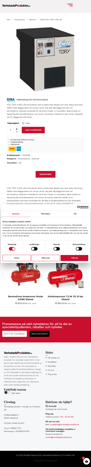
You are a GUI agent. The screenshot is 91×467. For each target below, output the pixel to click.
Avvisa (16, 258)
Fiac (20, 163)
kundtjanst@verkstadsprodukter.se (64, 424)
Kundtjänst (52, 362)
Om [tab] (75, 214)
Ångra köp (52, 374)
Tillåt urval (46, 258)
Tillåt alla (74, 258)
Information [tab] (45, 214)
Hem (8, 20)
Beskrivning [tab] (45, 174)
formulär (63, 409)
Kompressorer (20, 20)
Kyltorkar (32, 20)
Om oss (51, 370)
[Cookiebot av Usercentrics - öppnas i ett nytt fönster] (78, 207)
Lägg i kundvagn (33, 130)
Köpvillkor (52, 366)
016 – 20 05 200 (67, 417)
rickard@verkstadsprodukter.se (59, 437)
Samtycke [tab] (16, 214)
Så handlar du (54, 358)
